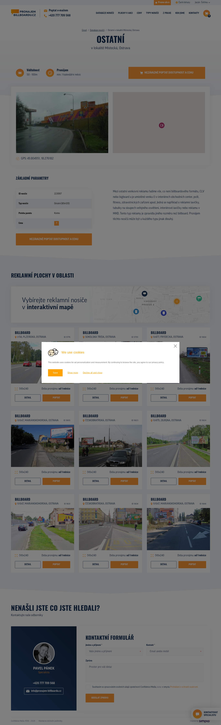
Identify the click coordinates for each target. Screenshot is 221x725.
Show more (72, 373)
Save (55, 373)
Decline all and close (92, 373)
